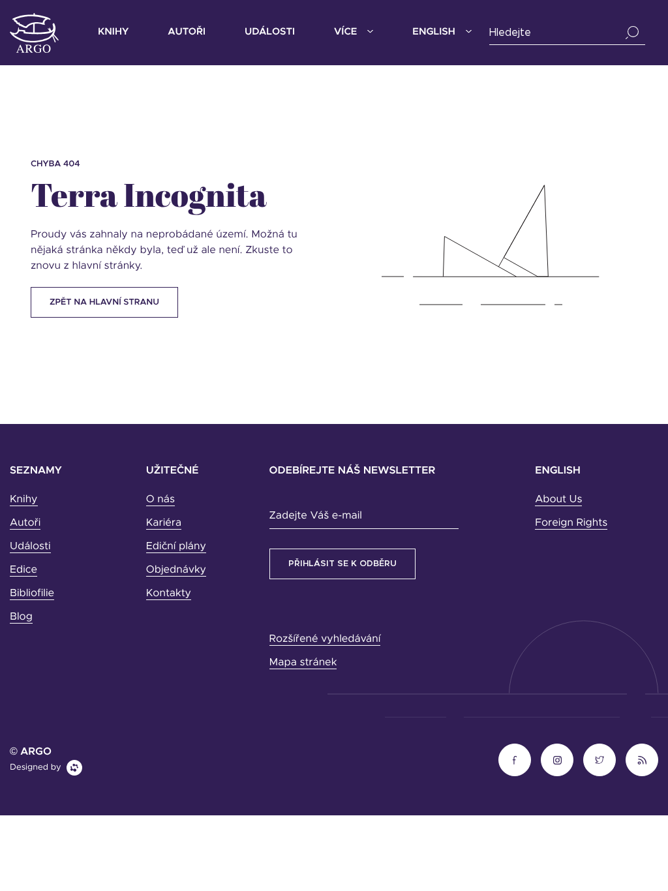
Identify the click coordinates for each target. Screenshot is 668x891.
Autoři (186, 32)
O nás (160, 499)
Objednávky (176, 570)
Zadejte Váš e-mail (315, 516)
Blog (21, 617)
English (433, 32)
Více (345, 32)
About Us (558, 499)
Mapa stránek (303, 662)
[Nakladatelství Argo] (34, 33)
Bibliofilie (32, 593)
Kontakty (168, 593)
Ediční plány (176, 546)
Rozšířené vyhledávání (325, 639)
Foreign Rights (571, 523)
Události (270, 32)
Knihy (113, 32)
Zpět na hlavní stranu (104, 302)
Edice (23, 570)
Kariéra (163, 523)
